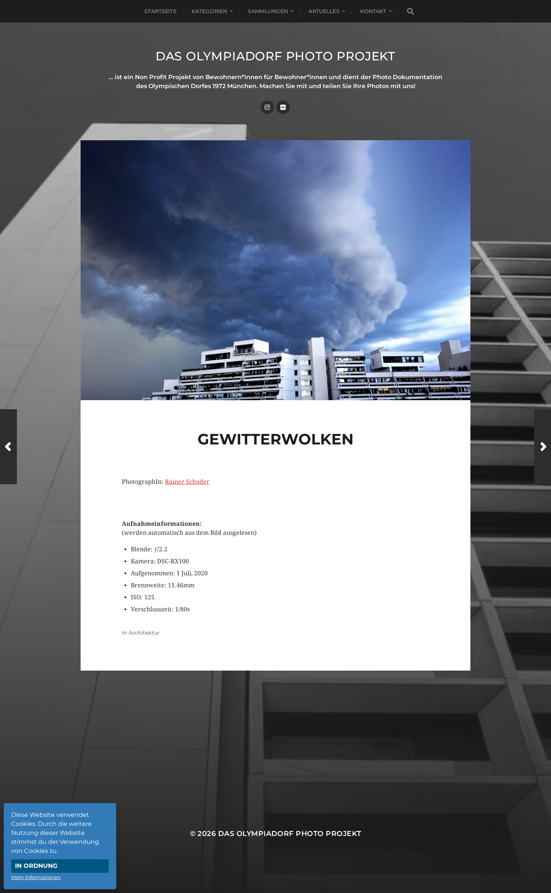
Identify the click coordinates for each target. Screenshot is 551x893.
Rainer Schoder (187, 481)
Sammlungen (268, 11)
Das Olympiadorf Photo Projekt (275, 56)
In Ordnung (36, 865)
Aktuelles (323, 11)
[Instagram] (267, 107)
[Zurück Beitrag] (8, 446)
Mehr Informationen (36, 877)
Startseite (160, 11)
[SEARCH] (410, 11)
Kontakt (373, 11)
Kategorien (209, 11)
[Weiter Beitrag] (542, 446)
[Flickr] (283, 107)
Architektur (144, 632)
